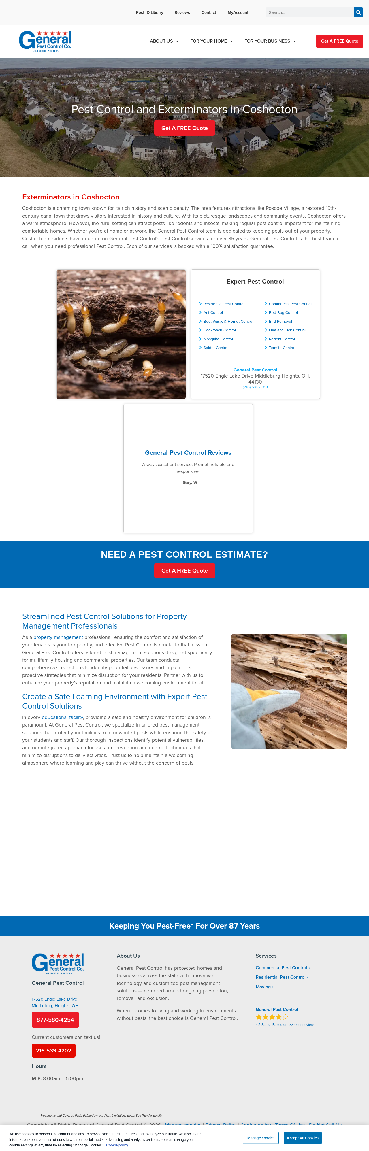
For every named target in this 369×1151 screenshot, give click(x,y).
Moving (263, 987)
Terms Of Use (290, 1125)
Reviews (182, 12)
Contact (209, 12)
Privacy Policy (221, 1125)
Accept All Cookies (302, 1137)
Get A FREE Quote (339, 41)
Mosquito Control (218, 338)
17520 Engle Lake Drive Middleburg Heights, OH (55, 1002)
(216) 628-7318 (255, 387)
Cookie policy (255, 1125)
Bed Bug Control (283, 312)
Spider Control (216, 347)
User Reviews (301, 1024)
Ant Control (213, 312)
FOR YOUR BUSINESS (267, 41)
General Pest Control (255, 370)
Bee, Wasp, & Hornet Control (228, 321)
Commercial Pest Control (290, 303)
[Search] (358, 12)
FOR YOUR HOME (208, 41)
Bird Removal (280, 321)
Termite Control (282, 347)
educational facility (62, 717)
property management (58, 637)
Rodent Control (282, 338)
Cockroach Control (220, 330)
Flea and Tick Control (287, 330)
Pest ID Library (149, 12)
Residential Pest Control (224, 303)
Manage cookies (183, 1125)
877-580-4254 (55, 1020)
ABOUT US (161, 41)
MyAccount (238, 12)
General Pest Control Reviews (188, 452)
